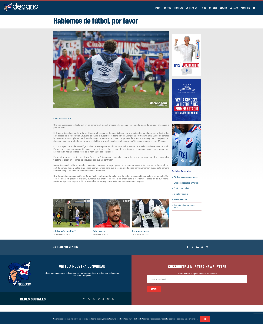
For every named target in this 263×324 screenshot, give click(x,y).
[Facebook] (187, 247)
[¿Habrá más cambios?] (71, 213)
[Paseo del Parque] (186, 79)
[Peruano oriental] (150, 213)
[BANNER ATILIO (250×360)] (186, 34)
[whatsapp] (99, 299)
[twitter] (89, 299)
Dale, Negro (99, 230)
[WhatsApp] (202, 247)
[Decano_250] (186, 124)
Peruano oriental (140, 230)
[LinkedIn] (197, 247)
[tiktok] (103, 299)
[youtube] (108, 299)
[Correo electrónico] (207, 247)
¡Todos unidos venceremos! (187, 177)
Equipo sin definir (182, 188)
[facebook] (84, 299)
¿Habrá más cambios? (64, 230)
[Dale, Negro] (111, 213)
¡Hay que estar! (181, 199)
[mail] (113, 299)
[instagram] (94, 299)
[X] (192, 247)
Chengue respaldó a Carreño (187, 183)
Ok (205, 319)
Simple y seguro (181, 194)
